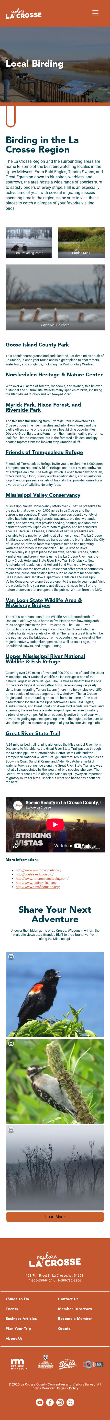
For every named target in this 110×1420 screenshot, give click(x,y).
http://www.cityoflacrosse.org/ (38, 887)
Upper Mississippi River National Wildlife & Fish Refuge (45, 659)
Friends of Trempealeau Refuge (44, 452)
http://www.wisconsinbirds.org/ (38, 870)
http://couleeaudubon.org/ (34, 874)
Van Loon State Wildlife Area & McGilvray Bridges (44, 603)
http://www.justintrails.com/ (36, 883)
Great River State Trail (33, 733)
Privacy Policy (67, 1388)
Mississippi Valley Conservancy (43, 495)
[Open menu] (95, 13)
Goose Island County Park (37, 345)
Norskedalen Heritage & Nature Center (54, 375)
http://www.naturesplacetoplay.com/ (42, 879)
